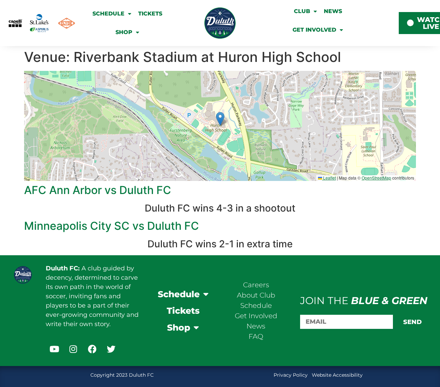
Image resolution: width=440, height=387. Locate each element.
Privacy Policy (291, 375)
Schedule (108, 13)
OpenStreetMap (376, 178)
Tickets (150, 13)
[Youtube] (54, 349)
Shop (124, 32)
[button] (220, 119)
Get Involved (314, 29)
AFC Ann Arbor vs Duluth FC (97, 190)
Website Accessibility (337, 375)
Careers (256, 285)
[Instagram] (73, 349)
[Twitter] (111, 349)
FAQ (256, 336)
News (333, 11)
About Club (256, 295)
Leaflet (329, 178)
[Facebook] (92, 349)
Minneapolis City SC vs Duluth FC (111, 226)
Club (302, 11)
